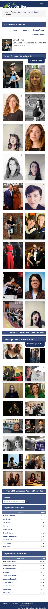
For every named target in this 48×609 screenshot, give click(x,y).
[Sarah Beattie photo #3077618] (13, 226)
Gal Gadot (6, 572)
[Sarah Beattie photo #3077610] (35, 479)
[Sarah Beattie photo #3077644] (35, 285)
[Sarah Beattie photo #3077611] (13, 408)
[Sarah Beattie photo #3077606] (13, 255)
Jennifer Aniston (8, 586)
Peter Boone (7, 543)
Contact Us (42, 608)
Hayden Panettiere (9, 569)
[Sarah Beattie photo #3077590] (13, 108)
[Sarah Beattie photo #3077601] (13, 479)
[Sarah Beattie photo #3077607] (13, 167)
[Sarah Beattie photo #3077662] (35, 355)
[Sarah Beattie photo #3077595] (35, 137)
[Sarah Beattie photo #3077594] (13, 74)
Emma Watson (8, 582)
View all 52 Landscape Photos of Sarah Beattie (26, 491)
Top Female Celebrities (15, 553)
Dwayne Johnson (9, 515)
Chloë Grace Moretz (9, 575)
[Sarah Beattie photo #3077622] (35, 443)
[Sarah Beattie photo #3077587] (35, 315)
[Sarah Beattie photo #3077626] (13, 426)
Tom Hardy (6, 526)
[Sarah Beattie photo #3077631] (13, 315)
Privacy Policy (20, 608)
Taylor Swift (7, 589)
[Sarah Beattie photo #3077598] (35, 391)
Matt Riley (6, 547)
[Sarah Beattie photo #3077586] (35, 78)
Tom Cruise (7, 519)
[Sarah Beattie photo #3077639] (35, 408)
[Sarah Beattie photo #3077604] (35, 373)
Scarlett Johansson (9, 565)
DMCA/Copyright (32, 608)
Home (15, 30)
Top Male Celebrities (14, 507)
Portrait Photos (38, 30)
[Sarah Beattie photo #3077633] (13, 285)
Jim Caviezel (7, 540)
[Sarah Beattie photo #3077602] (13, 196)
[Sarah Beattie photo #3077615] (13, 461)
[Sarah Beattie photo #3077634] (35, 461)
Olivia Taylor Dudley (9, 562)
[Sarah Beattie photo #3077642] (13, 373)
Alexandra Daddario (10, 579)
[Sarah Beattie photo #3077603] (35, 426)
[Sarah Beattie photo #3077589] (13, 391)
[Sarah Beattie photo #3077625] (35, 108)
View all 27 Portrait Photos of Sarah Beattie (28, 332)
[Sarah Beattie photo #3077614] (13, 351)
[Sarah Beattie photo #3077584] (13, 443)
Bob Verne (6, 522)
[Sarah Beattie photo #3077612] (35, 196)
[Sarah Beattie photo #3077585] (13, 137)
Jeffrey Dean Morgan (10, 536)
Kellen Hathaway (8, 533)
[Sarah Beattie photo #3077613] (35, 255)
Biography (25, 30)
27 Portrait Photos (36, 60)
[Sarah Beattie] (7, 45)
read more (26, 45)
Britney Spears (8, 593)
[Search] (27, 501)
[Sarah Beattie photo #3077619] (35, 226)
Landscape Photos (37, 35)
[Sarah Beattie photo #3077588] (35, 167)
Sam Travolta (7, 529)
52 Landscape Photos (34, 344)
